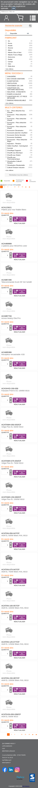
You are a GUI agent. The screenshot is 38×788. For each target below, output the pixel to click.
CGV (3, 748)
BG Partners (25, 786)
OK (13, 8)
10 (14, 186)
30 (22, 186)
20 (18, 186)
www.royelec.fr (6, 762)
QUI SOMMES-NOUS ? (8, 743)
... (11, 186)
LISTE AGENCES (7, 746)
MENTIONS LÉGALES (8, 751)
